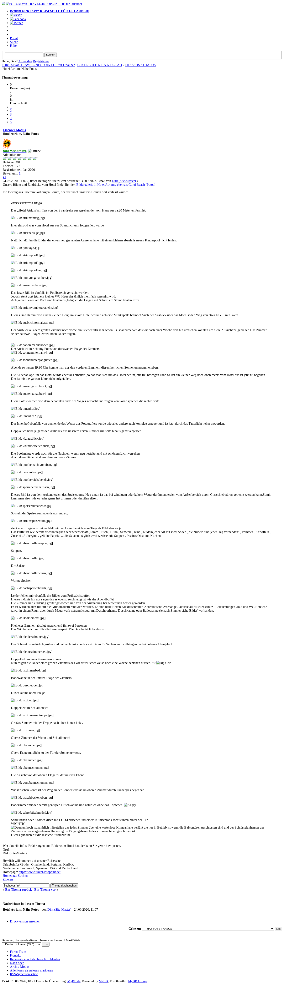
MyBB (103, 981)
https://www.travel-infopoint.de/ (40, 872)
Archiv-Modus (19, 966)
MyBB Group (137, 981)
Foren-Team (18, 951)
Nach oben (17, 963)
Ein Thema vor (45, 889)
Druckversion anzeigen (25, 921)
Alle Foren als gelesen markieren (31, 970)
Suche (14, 42)
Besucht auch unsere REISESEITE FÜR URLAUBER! (49, 11)
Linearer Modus (14, 130)
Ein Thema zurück (18, 889)
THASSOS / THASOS (140, 65)
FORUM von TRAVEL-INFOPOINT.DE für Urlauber (38, 65)
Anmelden (25, 61)
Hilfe (13, 45)
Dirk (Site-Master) (124, 181)
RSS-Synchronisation (24, 974)
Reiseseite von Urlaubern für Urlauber (35, 959)
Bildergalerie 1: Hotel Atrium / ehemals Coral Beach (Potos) (115, 184)
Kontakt (15, 955)
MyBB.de (73, 981)
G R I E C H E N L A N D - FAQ (99, 65)
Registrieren (41, 61)
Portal (14, 38)
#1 (4, 177)
